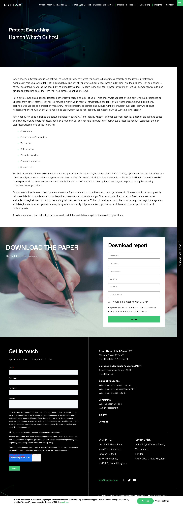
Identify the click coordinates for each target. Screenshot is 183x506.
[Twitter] (129, 480)
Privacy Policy (139, 496)
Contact (170, 5)
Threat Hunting (105, 374)
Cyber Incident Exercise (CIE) (112, 393)
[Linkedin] (124, 480)
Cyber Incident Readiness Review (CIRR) (117, 389)
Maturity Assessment (108, 408)
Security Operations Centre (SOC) (114, 370)
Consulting (145, 5)
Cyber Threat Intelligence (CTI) (54, 5)
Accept (145, 501)
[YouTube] (134, 480)
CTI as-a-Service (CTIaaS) (111, 355)
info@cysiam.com (108, 480)
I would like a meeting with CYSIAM (130, 302)
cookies (64, 502)
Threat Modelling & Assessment (113, 359)
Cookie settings (162, 501)
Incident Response (126, 5)
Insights (158, 5)
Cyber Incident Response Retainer (114, 385)
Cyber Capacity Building (110, 404)
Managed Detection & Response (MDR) (93, 5)
